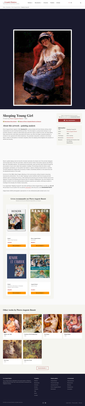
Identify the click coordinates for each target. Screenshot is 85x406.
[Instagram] (43, 402)
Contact (36, 395)
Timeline (52, 2)
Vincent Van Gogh (55, 382)
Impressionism (70, 137)
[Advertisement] (42, 20)
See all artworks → (42, 368)
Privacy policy (75, 402)
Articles (58, 2)
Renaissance (70, 382)
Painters (30, 2)
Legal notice (68, 402)
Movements (37, 2)
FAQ (35, 391)
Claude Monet (54, 380)
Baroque (69, 384)
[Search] (80, 2)
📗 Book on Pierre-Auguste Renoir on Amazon (29, 121)
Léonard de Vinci (54, 384)
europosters (28, 187)
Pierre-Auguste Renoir (16, 118)
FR (69, 2)
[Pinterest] (45, 402)
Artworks (46, 2)
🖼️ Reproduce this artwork (9, 121)
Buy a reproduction (70, 120)
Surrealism (69, 389)
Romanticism (70, 387)
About (35, 393)
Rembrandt (53, 389)
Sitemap (80, 402)
